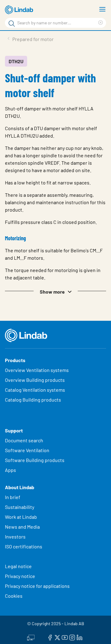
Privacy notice (20, 576)
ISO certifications (23, 546)
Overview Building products (35, 380)
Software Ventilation (27, 450)
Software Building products (34, 460)
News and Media (22, 527)
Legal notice (18, 566)
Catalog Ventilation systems (35, 390)
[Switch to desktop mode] (31, 637)
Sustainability (20, 507)
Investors (15, 536)
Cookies (14, 596)
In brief (13, 497)
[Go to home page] (20, 10)
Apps (10, 470)
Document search (24, 440)
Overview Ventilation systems (37, 370)
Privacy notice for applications (37, 586)
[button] (55, 291)
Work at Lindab (21, 517)
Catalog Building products (33, 399)
